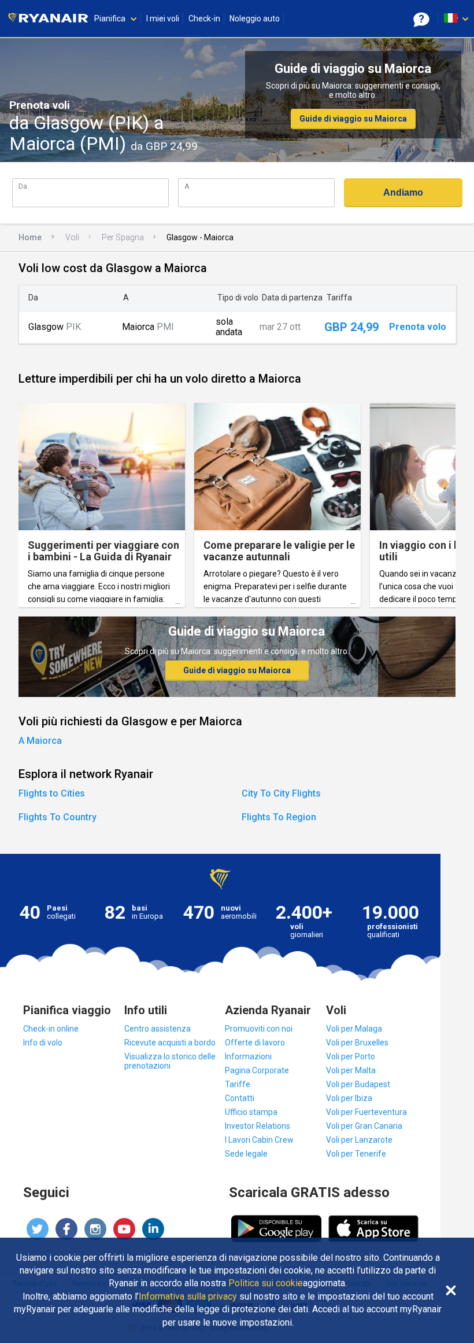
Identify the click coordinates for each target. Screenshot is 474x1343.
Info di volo (42, 1042)
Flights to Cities (51, 793)
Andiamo (403, 192)
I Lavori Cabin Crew (259, 1139)
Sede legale (246, 1153)
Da (22, 186)
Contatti (239, 1098)
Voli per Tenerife (356, 1153)
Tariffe (237, 1084)
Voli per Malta (351, 1070)
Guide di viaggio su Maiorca (353, 118)
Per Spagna (123, 237)
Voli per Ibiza (349, 1098)
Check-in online (51, 1028)
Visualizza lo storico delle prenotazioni (170, 1061)
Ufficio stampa (251, 1112)
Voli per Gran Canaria (364, 1126)
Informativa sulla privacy (188, 1296)
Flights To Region (279, 817)
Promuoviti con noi (258, 1028)
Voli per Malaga (354, 1028)
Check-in (204, 18)
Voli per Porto (350, 1056)
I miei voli (162, 18)
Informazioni (248, 1056)
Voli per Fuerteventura (366, 1112)
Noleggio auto (254, 18)
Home (30, 237)
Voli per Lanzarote (359, 1139)
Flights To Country (57, 817)
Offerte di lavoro (255, 1042)
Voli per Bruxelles (357, 1042)
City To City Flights (281, 793)
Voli (72, 237)
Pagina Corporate (257, 1070)
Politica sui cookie (265, 1283)
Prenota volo (417, 327)
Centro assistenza (157, 1028)
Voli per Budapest (358, 1084)
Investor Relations (257, 1126)
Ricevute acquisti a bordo (170, 1042)
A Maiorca (40, 740)
